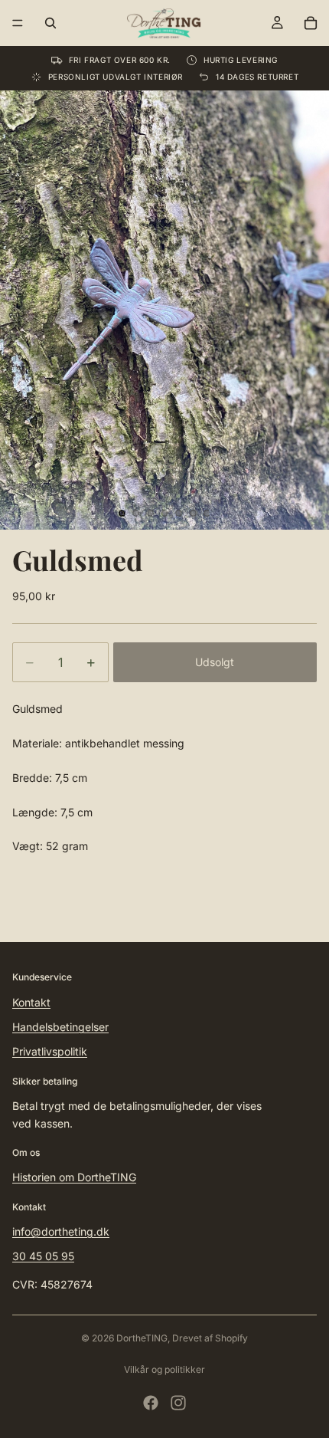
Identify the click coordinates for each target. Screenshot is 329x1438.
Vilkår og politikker (164, 1369)
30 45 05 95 (43, 1255)
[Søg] (50, 23)
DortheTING (142, 1338)
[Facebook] (151, 1403)
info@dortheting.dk (60, 1231)
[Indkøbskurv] (310, 23)
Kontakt (31, 1002)
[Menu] (17, 23)
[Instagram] (178, 1403)
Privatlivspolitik (49, 1051)
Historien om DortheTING (74, 1177)
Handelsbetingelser (60, 1026)
